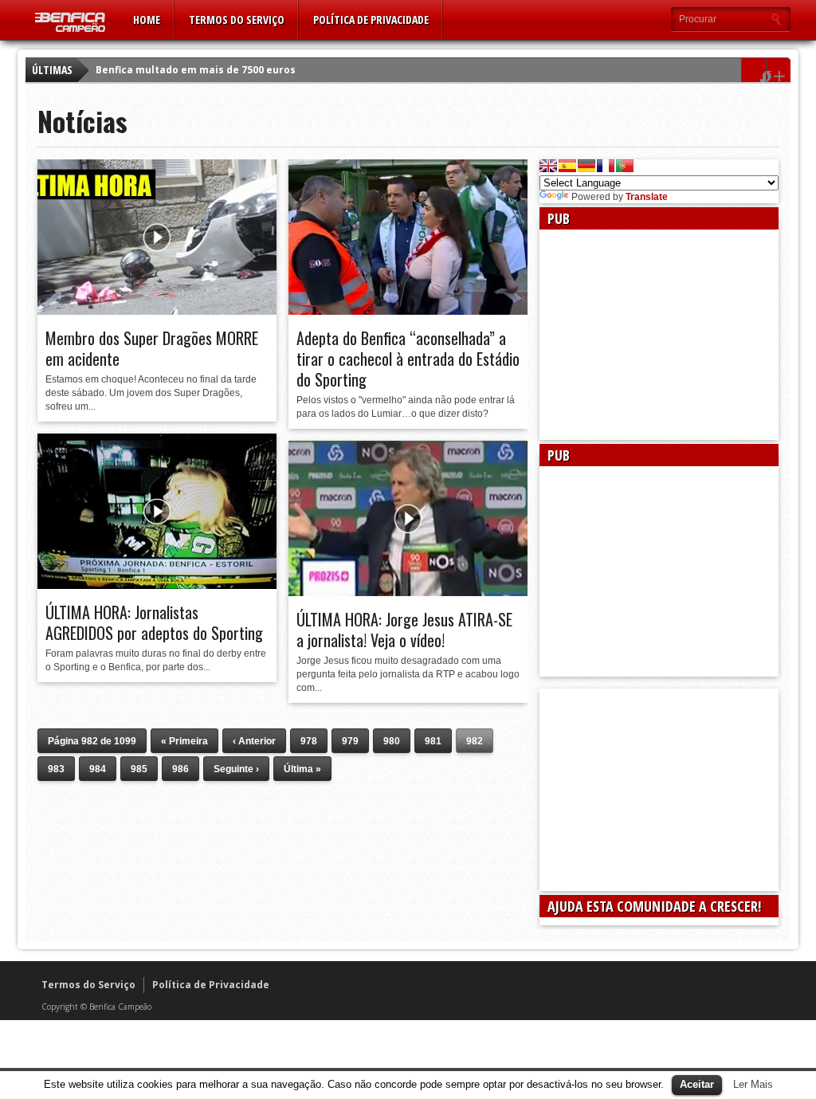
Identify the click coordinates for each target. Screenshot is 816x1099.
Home (146, 19)
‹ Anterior (254, 741)
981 (433, 741)
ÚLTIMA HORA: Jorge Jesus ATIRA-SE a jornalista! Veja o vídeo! (404, 629)
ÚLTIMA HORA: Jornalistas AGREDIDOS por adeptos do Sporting (154, 622)
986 (180, 769)
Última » (302, 769)
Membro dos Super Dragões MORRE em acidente (151, 348)
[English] (548, 165)
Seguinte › (236, 769)
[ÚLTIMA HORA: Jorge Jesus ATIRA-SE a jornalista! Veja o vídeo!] (408, 592)
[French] (605, 165)
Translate (647, 196)
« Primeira (184, 741)
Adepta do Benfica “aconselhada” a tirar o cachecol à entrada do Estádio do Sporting (408, 358)
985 (139, 769)
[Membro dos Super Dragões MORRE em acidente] (157, 310)
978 (308, 741)
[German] (586, 165)
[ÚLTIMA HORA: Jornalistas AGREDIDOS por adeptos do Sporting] (157, 585)
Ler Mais (753, 1084)
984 (97, 769)
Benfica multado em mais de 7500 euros (196, 70)
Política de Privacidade (371, 19)
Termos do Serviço (236, 19)
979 (350, 741)
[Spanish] (567, 165)
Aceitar (697, 1084)
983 (56, 769)
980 (391, 741)
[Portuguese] (625, 165)
